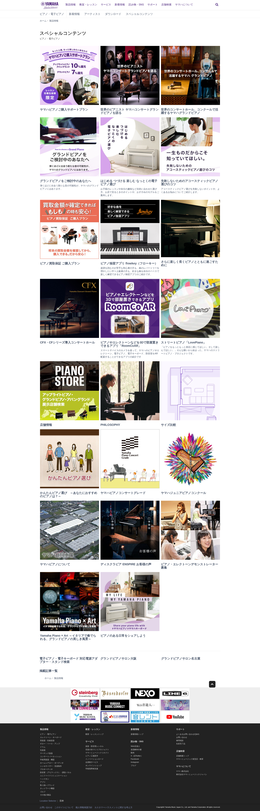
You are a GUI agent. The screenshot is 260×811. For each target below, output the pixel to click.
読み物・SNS (136, 4)
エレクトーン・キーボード (51, 737)
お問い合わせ (181, 737)
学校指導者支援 (91, 769)
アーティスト (92, 14)
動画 (132, 753)
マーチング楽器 (46, 753)
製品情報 (70, 4)
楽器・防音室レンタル (94, 746)
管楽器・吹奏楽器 (47, 740)
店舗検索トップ (182, 756)
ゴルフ (42, 792)
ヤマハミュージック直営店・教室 (189, 759)
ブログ (133, 765)
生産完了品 (180, 744)
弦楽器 (42, 750)
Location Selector (48, 801)
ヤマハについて (184, 4)
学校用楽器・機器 (47, 760)
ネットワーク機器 (47, 788)
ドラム (42, 747)
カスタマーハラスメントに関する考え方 (113, 807)
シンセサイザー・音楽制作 (51, 766)
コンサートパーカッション (51, 756)
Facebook (135, 759)
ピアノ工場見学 (91, 756)
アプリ (42, 782)
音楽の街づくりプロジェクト (97, 750)
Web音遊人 (135, 746)
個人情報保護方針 (84, 807)
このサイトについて (63, 807)
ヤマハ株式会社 (182, 771)
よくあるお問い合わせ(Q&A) (187, 734)
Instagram (135, 762)
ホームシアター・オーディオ (51, 763)
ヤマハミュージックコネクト (97, 753)
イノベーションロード (94, 759)
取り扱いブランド (47, 785)
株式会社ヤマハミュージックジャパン (191, 774)
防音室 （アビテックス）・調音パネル (55, 772)
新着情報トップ (137, 734)
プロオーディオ (46, 769)
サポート (152, 4)
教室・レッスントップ (94, 734)
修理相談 (179, 740)
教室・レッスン (88, 4)
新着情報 (120, 4)
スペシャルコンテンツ (139, 14)
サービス (106, 4)
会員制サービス (91, 762)
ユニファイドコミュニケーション (53, 776)
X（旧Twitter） (137, 756)
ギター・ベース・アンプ (50, 744)
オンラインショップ (93, 765)
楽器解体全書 (136, 750)
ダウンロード (113, 14)
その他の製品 (45, 795)
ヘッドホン (44, 779)
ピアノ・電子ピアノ (52, 14)
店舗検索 (166, 4)
